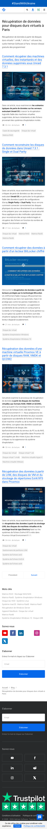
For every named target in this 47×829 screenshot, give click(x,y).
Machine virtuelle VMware (13, 462)
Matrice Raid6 (8, 238)
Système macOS (9, 604)
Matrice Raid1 (36, 604)
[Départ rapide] (44, 10)
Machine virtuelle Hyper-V (32, 457)
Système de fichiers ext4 (12, 564)
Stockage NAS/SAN (22, 594)
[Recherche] (27, 10)
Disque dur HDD (8, 601)
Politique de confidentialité (34, 826)
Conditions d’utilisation (11, 815)
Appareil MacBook (10, 611)
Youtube (5, 633)
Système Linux (23, 601)
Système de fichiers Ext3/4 (13, 559)
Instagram (37, 633)
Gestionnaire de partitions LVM (15, 550)
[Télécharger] (33, 10)
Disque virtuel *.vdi (26, 453)
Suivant (34, 575)
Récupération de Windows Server (16, 608)
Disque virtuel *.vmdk (11, 457)
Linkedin (21, 633)
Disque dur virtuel (29, 131)
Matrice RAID (8, 135)
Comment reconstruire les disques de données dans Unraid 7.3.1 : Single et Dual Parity (23, 148)
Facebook (13, 633)
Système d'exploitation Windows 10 (17, 339)
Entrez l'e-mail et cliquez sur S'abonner (17, 734)
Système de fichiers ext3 (12, 555)
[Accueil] (3, 9)
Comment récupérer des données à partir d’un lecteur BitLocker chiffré (23, 249)
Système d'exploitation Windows (16, 335)
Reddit (29, 633)
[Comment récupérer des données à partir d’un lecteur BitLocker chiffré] (23, 270)
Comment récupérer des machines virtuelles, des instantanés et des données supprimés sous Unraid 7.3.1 (23, 61)
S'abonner (23, 674)
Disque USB (38, 618)
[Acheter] (38, 10)
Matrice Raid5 (37, 234)
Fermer (17, 826)
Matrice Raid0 (23, 604)
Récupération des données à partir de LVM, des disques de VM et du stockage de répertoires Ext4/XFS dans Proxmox (23, 476)
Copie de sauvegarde (11, 131)
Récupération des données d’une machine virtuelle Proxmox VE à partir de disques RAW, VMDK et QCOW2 (22, 354)
